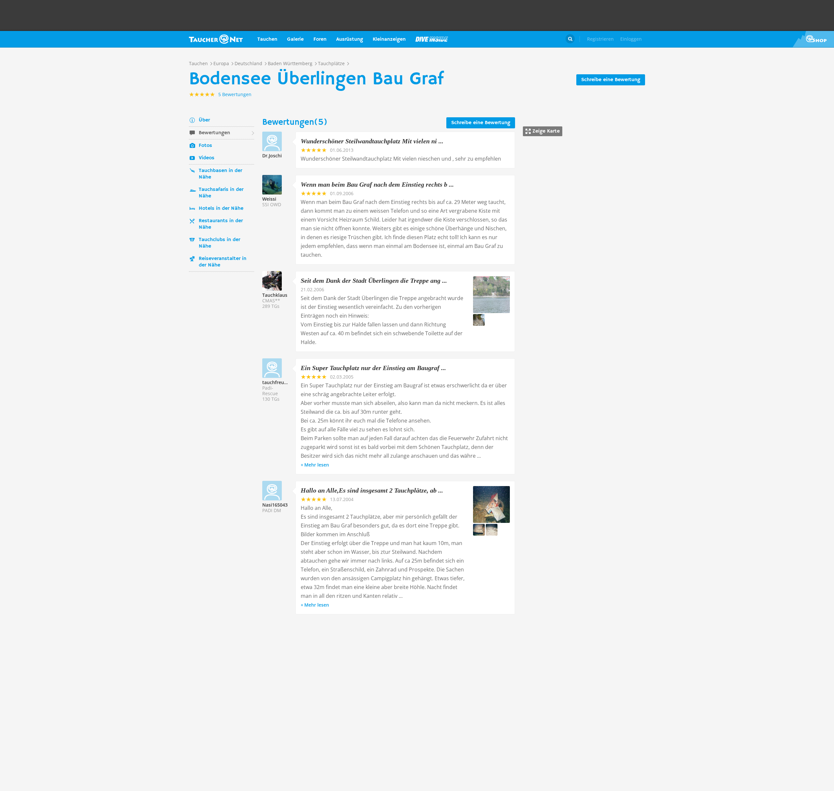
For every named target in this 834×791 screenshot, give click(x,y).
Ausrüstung (349, 39)
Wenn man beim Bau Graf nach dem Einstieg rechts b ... (377, 184)
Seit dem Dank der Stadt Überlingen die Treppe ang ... (374, 280)
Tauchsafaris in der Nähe (221, 192)
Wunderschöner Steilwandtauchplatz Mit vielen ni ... (372, 141)
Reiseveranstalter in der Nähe (222, 261)
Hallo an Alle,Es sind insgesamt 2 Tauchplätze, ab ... (372, 490)
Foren (319, 39)
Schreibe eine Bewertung (610, 80)
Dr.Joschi (272, 155)
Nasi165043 (275, 505)
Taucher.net (216, 39)
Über (204, 120)
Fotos (205, 145)
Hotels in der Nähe (221, 208)
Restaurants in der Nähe (221, 224)
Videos (206, 158)
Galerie (295, 39)
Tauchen (267, 39)
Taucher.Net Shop (813, 39)
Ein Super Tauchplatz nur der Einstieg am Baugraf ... (373, 367)
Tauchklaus (274, 295)
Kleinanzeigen (389, 39)
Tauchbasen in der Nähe (220, 173)
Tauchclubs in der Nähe (219, 243)
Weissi (269, 199)
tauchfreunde (277, 382)
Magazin (431, 39)
